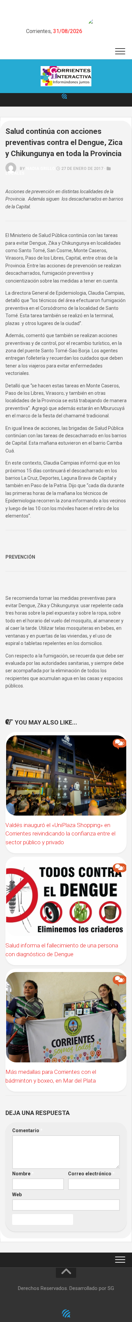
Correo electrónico (91, 1173)
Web (17, 1194)
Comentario (27, 1130)
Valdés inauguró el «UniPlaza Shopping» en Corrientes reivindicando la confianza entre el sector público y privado (60, 834)
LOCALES (14, 173)
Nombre (23, 1173)
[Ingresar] (64, 96)
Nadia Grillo (40, 168)
